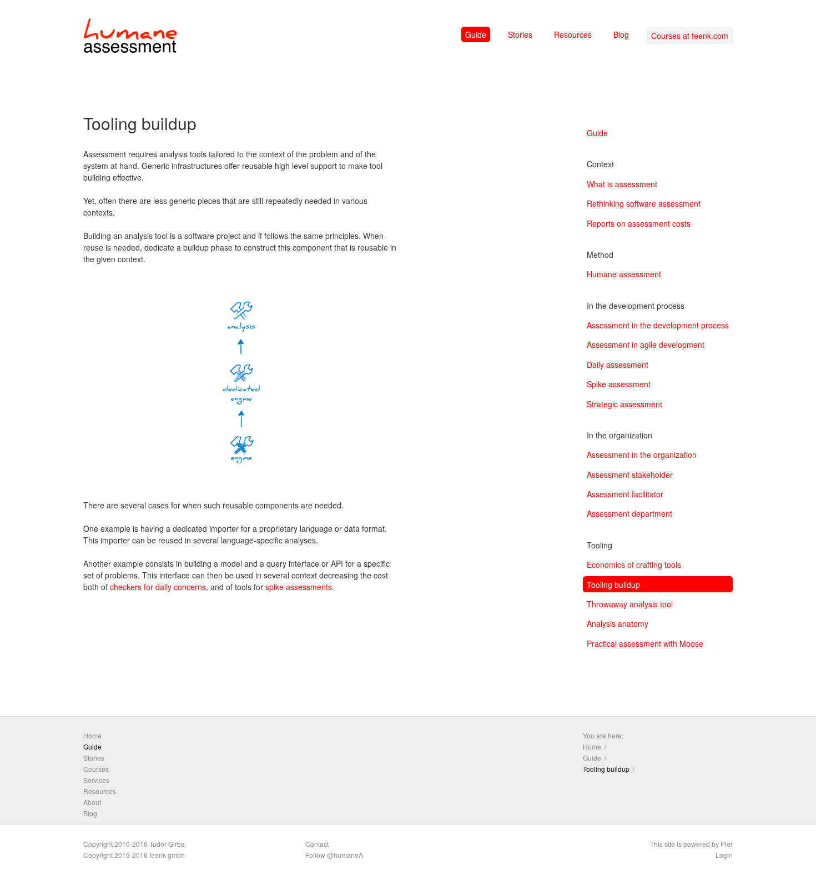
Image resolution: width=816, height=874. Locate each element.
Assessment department (629, 513)
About (92, 802)
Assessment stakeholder (630, 474)
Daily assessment (617, 364)
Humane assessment (624, 273)
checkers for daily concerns (158, 586)
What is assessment (622, 183)
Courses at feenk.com (689, 35)
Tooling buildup (613, 584)
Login (724, 855)
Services (96, 780)
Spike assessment (619, 383)
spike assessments (298, 586)
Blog (621, 34)
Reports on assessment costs (639, 223)
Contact (317, 843)
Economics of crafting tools (634, 564)
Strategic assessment (624, 403)
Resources (573, 34)
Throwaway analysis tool (630, 604)
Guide (475, 34)
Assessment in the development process (658, 325)
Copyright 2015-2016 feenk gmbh (134, 855)
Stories (520, 34)
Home (92, 735)
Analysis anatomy (617, 623)
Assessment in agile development (645, 344)
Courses (96, 768)
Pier (727, 843)
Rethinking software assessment (644, 203)
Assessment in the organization (642, 454)
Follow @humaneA (334, 855)
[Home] (130, 37)
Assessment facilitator (625, 494)
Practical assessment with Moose (645, 643)
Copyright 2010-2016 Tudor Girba (134, 843)
